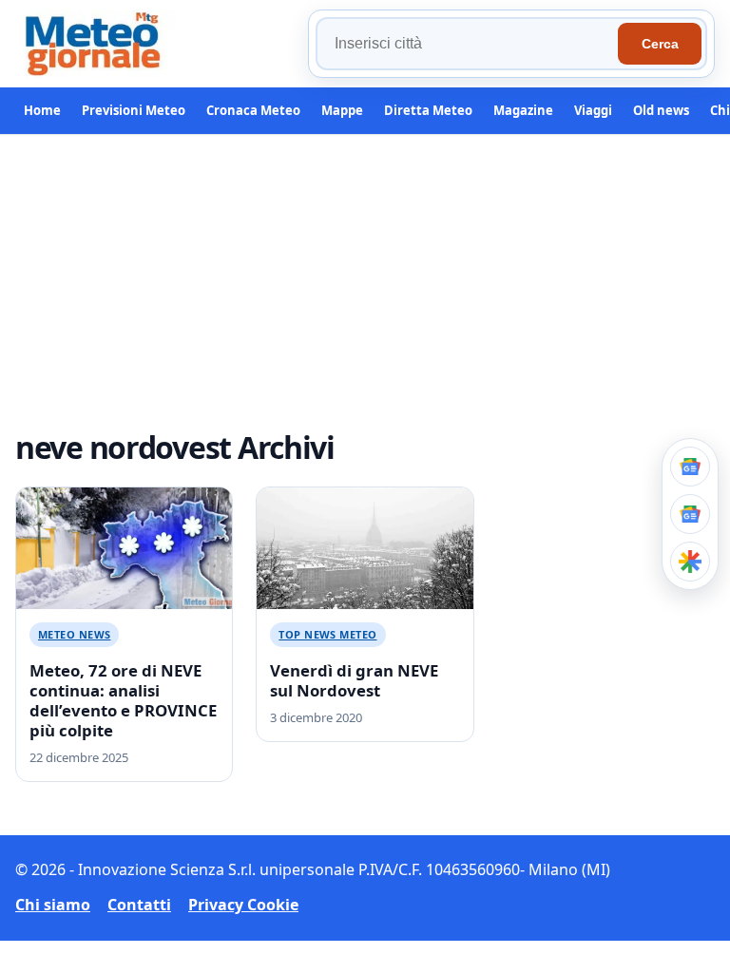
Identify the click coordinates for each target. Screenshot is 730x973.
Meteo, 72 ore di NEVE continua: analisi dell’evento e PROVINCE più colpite (123, 700)
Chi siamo (52, 904)
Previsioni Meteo (133, 110)
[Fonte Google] (690, 466)
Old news (661, 110)
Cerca (660, 43)
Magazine (523, 110)
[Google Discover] (690, 562)
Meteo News (74, 634)
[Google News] (690, 514)
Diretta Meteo (428, 110)
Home (42, 110)
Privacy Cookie (243, 904)
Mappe (342, 110)
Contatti (139, 904)
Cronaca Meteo (253, 110)
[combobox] (469, 44)
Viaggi (593, 110)
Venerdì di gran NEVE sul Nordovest (354, 680)
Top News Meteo (327, 634)
